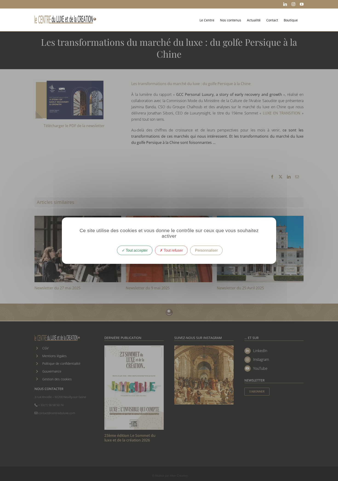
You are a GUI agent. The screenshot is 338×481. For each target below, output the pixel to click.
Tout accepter (136, 250)
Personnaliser (206, 250)
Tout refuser (173, 250)
